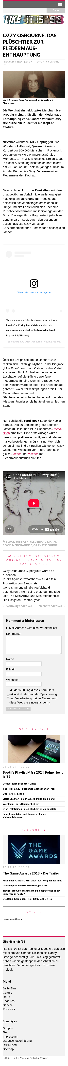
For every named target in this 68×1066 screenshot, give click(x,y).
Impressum (10, 1036)
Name (10, 659)
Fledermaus (39, 541)
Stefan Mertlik (35, 62)
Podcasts (9, 1009)
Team (6, 1032)
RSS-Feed (10, 1045)
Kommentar (13, 633)
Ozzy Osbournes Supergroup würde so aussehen (28, 573)
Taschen (32, 454)
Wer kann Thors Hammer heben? (21, 804)
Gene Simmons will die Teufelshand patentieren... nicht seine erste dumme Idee (31, 589)
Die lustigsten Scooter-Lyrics (21, 600)
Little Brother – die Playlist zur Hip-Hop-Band (29, 798)
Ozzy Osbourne (33, 341)
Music (7, 64)
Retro (6, 997)
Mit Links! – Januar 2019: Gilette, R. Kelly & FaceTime (32, 880)
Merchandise (22, 545)
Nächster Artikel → (52, 606)
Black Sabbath (17, 541)
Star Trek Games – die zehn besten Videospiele (29, 809)
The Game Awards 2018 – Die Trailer (31, 873)
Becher (16, 454)
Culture (53, 62)
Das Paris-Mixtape (13, 793)
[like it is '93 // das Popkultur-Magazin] (34, 21)
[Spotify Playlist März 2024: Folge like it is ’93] (34, 761)
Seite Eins (9, 988)
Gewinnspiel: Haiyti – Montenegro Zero (25, 885)
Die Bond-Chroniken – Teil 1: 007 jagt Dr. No (27, 898)
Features (9, 1001)
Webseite (12, 680)
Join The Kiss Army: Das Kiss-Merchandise (31, 595)
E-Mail (10, 669)
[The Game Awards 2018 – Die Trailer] (34, 862)
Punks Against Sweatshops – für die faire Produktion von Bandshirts (30, 581)
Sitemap (8, 1049)
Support (8, 1028)
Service (8, 1005)
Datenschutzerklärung (17, 1040)
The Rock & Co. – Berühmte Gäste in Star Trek (28, 788)
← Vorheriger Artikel (17, 606)
